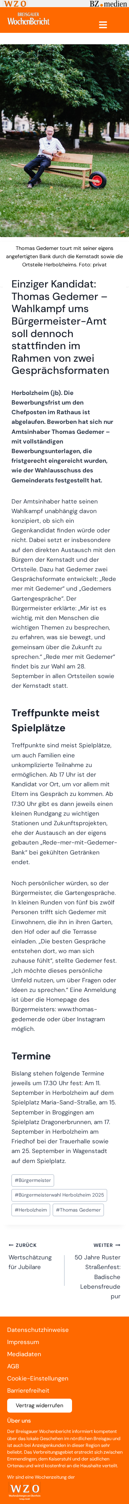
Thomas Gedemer (78, 1210)
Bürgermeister (33, 1180)
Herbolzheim (31, 1210)
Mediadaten (24, 1354)
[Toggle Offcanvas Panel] (103, 25)
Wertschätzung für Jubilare (30, 1256)
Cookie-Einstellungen (37, 1378)
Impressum (23, 1342)
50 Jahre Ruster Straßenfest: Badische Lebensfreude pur (97, 1271)
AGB (13, 1366)
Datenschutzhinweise (38, 1330)
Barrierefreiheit (28, 1390)
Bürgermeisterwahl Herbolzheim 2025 (59, 1195)
